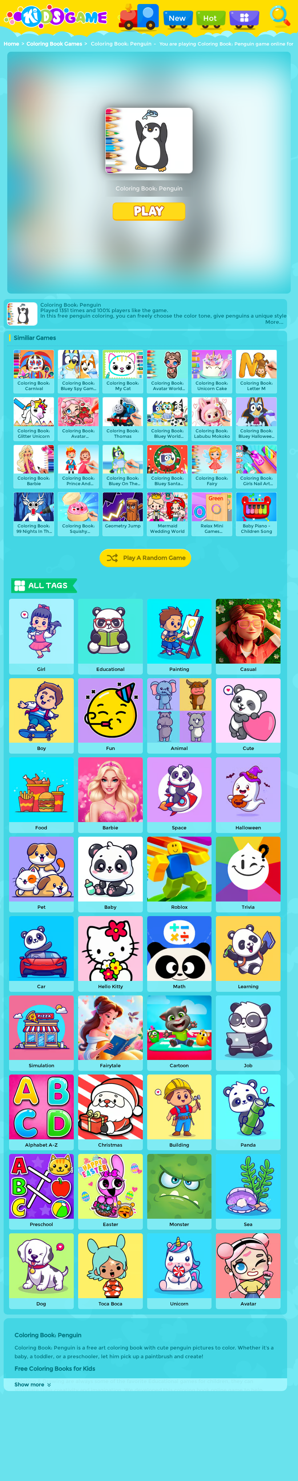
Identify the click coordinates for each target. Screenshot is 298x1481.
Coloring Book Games (54, 43)
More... (274, 322)
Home (11, 43)
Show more (29, 1384)
